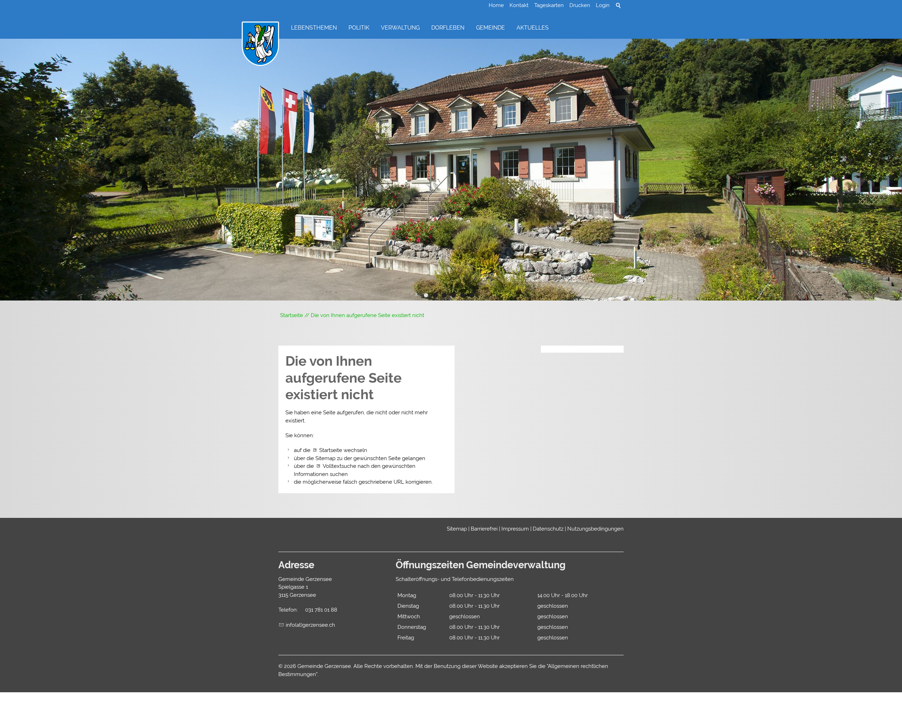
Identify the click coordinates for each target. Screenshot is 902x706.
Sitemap (457, 529)
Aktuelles (533, 27)
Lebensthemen (314, 27)
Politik (358, 27)
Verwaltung (400, 27)
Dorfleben (447, 27)
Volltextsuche (339, 466)
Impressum (515, 529)
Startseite (330, 450)
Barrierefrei (484, 529)
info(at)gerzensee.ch (310, 625)
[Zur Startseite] (260, 44)
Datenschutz (548, 529)
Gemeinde (490, 27)
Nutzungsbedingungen (595, 529)
